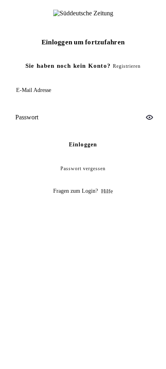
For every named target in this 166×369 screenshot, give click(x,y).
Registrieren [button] (127, 66)
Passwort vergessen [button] (83, 168)
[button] (149, 117)
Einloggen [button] (83, 145)
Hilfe (107, 191)
